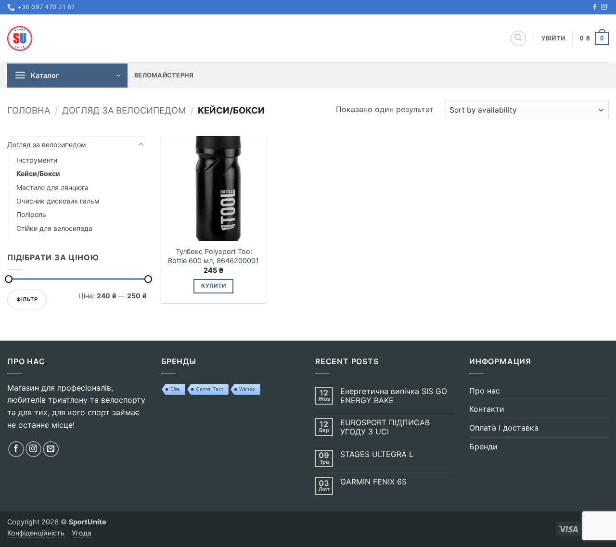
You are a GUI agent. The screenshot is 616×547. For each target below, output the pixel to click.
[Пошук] (518, 38)
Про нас (484, 390)
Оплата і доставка (504, 428)
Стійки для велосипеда (54, 228)
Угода (81, 533)
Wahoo (247, 389)
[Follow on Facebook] (595, 7)
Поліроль (31, 214)
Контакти (486, 409)
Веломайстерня (163, 75)
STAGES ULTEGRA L (376, 454)
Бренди (483, 446)
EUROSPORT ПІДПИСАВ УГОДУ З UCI (385, 427)
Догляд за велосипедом (124, 110)
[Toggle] (141, 145)
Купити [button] (213, 285)
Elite (175, 389)
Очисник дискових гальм (58, 201)
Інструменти (36, 160)
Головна (28, 110)
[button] (553, 38)
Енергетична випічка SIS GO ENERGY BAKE (393, 396)
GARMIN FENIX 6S (373, 481)
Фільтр (27, 299)
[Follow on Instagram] (604, 7)
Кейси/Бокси (38, 173)
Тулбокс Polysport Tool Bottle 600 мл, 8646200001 (213, 256)
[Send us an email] (51, 449)
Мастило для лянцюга (52, 187)
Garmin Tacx (209, 389)
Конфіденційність (35, 533)
